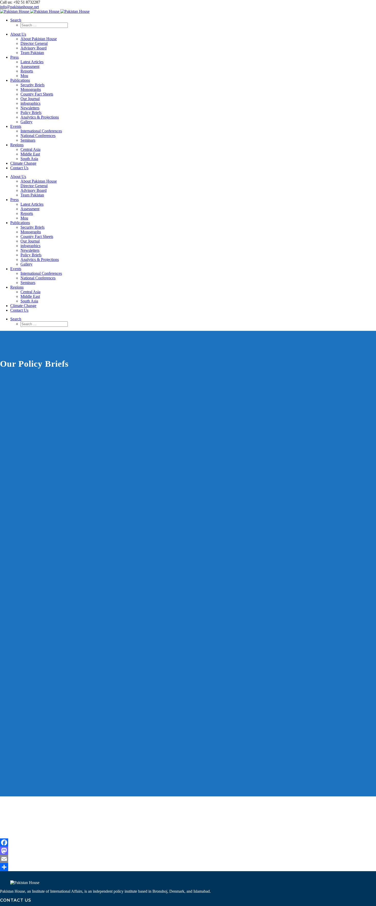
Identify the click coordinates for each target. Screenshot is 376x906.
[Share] (188, 867)
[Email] (188, 859)
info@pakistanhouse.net (19, 7)
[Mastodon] (188, 851)
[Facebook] (188, 842)
